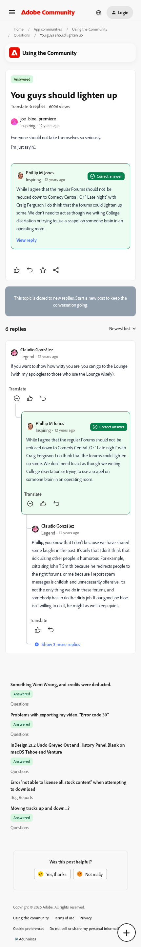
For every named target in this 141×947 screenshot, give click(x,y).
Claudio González (36, 349)
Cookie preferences (28, 928)
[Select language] (98, 12)
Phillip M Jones (40, 172)
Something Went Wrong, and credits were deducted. (60, 684)
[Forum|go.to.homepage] (48, 12)
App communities (48, 29)
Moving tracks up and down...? (40, 808)
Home (19, 29)
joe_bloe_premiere (38, 118)
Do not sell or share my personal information (86, 928)
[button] (12, 14)
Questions (22, 35)
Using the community (31, 917)
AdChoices (27, 938)
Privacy (86, 917)
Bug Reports (21, 797)
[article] (70, 375)
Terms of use (64, 917)
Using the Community (90, 29)
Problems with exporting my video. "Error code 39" (59, 714)
